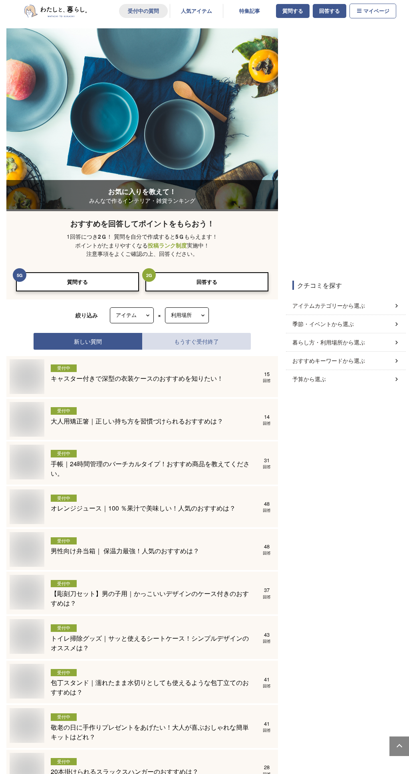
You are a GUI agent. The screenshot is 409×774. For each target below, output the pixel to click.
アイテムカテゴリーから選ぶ (328, 305)
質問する (292, 10)
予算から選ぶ (309, 379)
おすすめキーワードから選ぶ (328, 360)
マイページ (376, 10)
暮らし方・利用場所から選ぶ (328, 342)
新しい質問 (88, 341)
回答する (329, 10)
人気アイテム (196, 10)
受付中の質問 (143, 10)
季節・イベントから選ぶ (323, 324)
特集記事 (249, 10)
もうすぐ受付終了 (196, 341)
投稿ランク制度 (167, 245)
